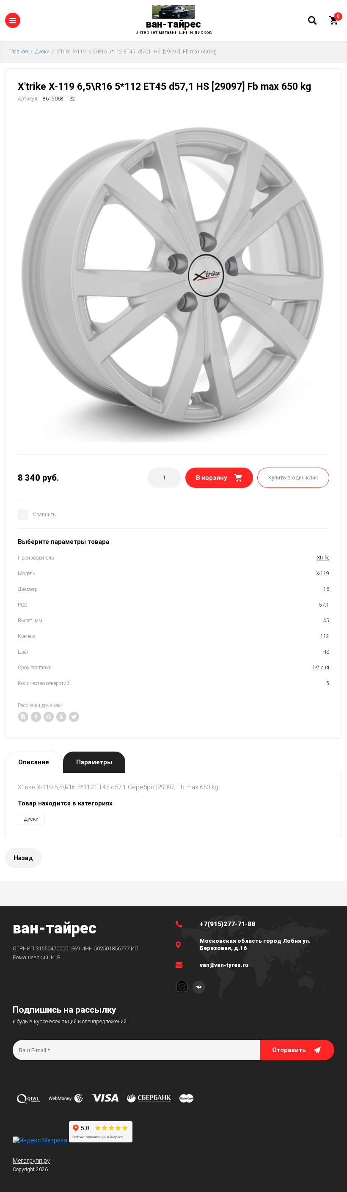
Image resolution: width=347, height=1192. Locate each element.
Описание (33, 762)
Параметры (94, 762)
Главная (18, 52)
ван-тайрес (173, 24)
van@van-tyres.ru (224, 965)
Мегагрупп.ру (31, 1160)
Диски (42, 52)
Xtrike (323, 558)
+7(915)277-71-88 (227, 924)
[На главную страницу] (173, 12)
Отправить (289, 1050)
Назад (23, 858)
